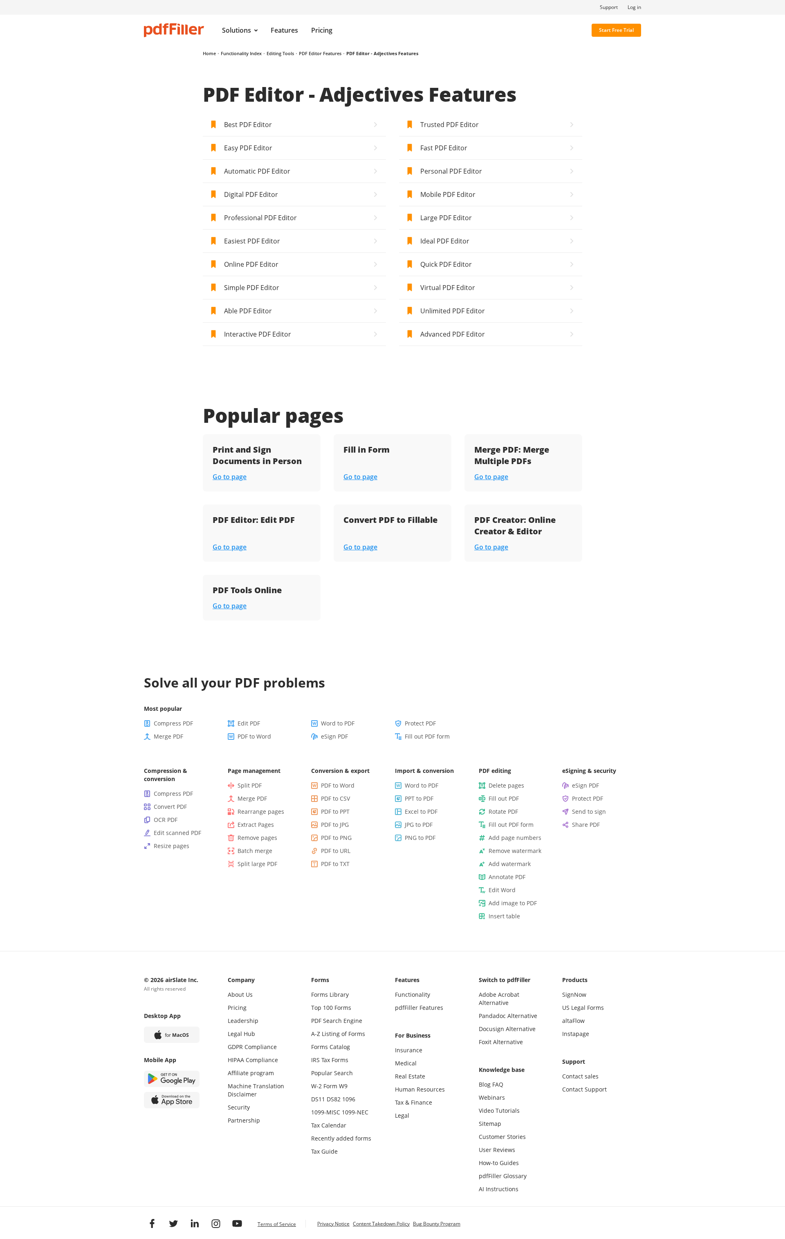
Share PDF (586, 824)
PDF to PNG (336, 838)
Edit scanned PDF (177, 833)
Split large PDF (257, 864)
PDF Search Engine (336, 1021)
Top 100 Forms (331, 1007)
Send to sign (589, 811)
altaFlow (573, 1021)
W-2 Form (324, 1086)
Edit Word (502, 890)
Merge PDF (168, 736)
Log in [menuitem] (634, 7)
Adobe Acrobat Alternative (499, 999)
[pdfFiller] (174, 30)
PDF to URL (335, 851)
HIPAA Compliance (253, 1060)
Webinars (492, 1097)
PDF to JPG (335, 824)
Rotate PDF (503, 811)
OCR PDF (165, 820)
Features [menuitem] (284, 30)
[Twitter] (173, 1223)
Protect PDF (420, 723)
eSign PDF (334, 736)
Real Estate (410, 1076)
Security (239, 1107)
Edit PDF (249, 723)
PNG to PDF (420, 838)
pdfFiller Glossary (503, 1176)
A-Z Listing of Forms (338, 1034)
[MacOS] (172, 1035)
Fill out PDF (504, 798)
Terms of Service (277, 1224)
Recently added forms (341, 1138)
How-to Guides (499, 1163)
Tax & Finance (413, 1102)
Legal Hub (241, 1034)
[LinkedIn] (195, 1223)
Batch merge (255, 851)
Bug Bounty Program (436, 1223)
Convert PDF (170, 806)
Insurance (408, 1050)
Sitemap (490, 1123)
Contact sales (580, 1076)
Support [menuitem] (609, 7)
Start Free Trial (616, 30)
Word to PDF (337, 723)
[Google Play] (172, 1079)
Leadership (243, 1021)
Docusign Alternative (507, 1029)
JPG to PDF (419, 824)
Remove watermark (515, 851)
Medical (406, 1063)
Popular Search (332, 1073)
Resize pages (171, 846)
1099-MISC (325, 1112)
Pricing (237, 1007)
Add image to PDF (513, 903)
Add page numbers (515, 838)
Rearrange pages (261, 811)
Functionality (412, 994)
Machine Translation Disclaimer (256, 1090)
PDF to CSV (335, 798)
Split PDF (250, 785)
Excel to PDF (421, 811)
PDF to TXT (335, 864)
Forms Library (330, 994)
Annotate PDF (507, 877)
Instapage (575, 1034)
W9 (343, 1086)
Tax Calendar (328, 1125)
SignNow (574, 994)
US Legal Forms (583, 1007)
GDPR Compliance (252, 1047)
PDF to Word (254, 736)
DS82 (334, 1099)
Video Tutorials (499, 1110)
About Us (240, 994)
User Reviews (497, 1150)
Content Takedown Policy (381, 1223)
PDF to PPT (335, 811)
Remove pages (257, 838)
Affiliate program (251, 1073)
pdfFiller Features (419, 1007)
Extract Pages (256, 824)
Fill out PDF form (427, 736)
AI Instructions (498, 1189)
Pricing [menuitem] (321, 30)
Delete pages (506, 785)
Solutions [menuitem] (236, 30)
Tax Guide (324, 1151)
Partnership (244, 1120)
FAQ (497, 1084)
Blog (485, 1084)
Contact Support (584, 1089)
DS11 (318, 1099)
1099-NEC (355, 1112)
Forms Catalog (330, 1047)
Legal (402, 1115)
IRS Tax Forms (329, 1060)
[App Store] (172, 1100)
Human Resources (420, 1089)
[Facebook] (152, 1223)
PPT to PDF (419, 798)
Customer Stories (502, 1137)
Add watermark (510, 864)
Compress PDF (173, 723)
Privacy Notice (333, 1223)
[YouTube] (237, 1223)
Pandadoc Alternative (508, 1016)
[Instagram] (216, 1223)
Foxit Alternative (501, 1042)
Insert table (504, 916)
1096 (348, 1099)
